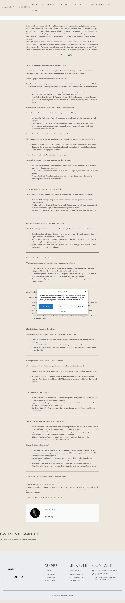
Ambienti (52, 5)
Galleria (66, 5)
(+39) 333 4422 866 (102, 574)
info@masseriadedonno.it (106, 571)
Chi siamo (104, 5)
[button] (85, 292)
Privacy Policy (62, 311)
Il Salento (78, 5)
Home (34, 5)
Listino (93, 5)
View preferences (77, 306)
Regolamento (76, 577)
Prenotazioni (76, 574)
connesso (12, 539)
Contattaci (37, 11)
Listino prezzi (76, 571)
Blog (42, 5)
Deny (61, 306)
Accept (46, 306)
